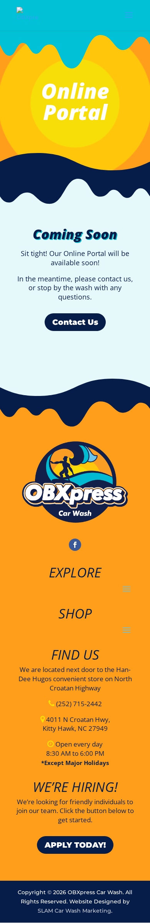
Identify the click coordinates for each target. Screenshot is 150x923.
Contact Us (75, 322)
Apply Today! (75, 845)
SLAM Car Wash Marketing (74, 910)
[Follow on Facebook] (75, 545)
